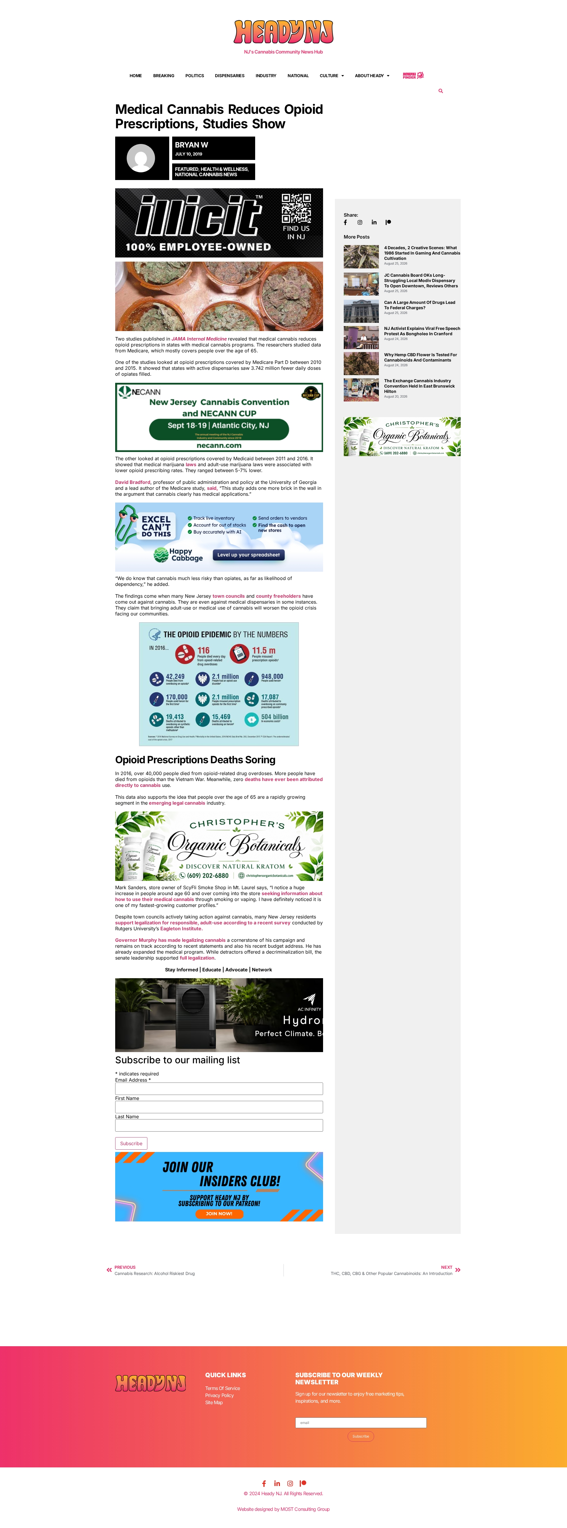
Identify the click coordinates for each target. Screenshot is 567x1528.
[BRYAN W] (144, 158)
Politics (194, 75)
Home (136, 75)
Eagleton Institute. (181, 928)
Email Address (133, 1079)
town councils (229, 596)
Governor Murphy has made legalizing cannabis (170, 940)
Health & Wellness (224, 169)
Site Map (214, 1402)
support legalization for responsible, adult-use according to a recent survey (203, 923)
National (298, 75)
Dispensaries (230, 75)
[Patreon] (303, 1483)
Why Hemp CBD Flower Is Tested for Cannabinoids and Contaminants (420, 357)
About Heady (369, 75)
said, (212, 488)
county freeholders (278, 596)
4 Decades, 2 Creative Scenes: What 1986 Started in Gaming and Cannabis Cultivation (422, 253)
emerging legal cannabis (176, 803)
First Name (127, 1098)
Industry (266, 75)
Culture (329, 75)
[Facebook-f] (264, 1483)
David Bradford (132, 482)
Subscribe (361, 1436)
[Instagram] (290, 1483)
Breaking (163, 75)
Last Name (127, 1116)
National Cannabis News (206, 174)
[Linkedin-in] (277, 1483)
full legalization (197, 958)
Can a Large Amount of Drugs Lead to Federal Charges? (419, 305)
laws (191, 464)
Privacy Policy (219, 1395)
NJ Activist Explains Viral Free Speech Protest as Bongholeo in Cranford (422, 331)
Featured (186, 169)
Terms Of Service (222, 1388)
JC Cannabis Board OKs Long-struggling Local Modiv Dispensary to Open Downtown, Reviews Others (421, 280)
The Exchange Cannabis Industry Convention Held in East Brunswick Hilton (419, 386)
